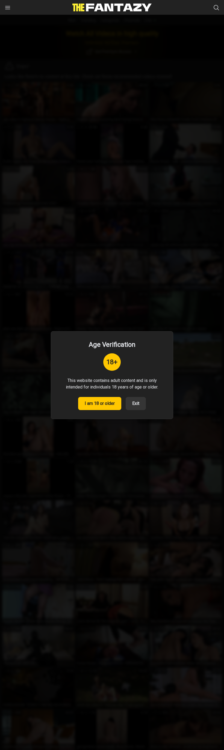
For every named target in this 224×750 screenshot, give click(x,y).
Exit (135, 403)
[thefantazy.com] (112, 7)
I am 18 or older (100, 403)
